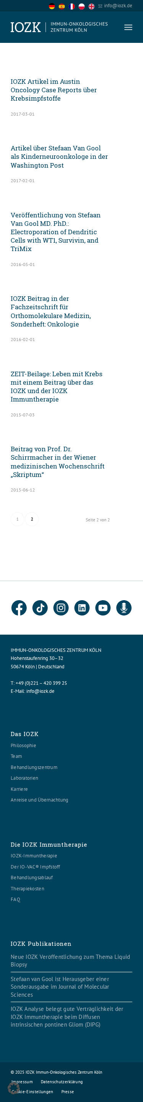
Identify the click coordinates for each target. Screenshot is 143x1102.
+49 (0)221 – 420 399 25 (41, 683)
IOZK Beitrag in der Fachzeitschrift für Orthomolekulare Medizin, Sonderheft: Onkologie (51, 311)
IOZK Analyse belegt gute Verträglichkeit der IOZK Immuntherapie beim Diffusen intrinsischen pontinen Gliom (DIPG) (67, 1016)
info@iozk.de (118, 5)
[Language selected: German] (73, 5)
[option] (64, 6)
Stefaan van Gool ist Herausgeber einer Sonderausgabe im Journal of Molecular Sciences (60, 986)
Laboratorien (24, 778)
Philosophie (23, 745)
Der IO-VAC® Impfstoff (35, 867)
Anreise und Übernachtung (39, 800)
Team (16, 756)
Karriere (19, 789)
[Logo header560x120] (59, 27)
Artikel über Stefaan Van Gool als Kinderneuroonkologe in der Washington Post (59, 156)
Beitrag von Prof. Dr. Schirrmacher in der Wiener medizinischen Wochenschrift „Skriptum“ (57, 461)
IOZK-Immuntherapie (34, 855)
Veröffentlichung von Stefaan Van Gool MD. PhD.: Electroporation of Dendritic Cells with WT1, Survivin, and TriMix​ (56, 232)
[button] (13, 1088)
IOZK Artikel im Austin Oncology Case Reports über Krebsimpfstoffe (54, 90)
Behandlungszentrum (34, 767)
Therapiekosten (27, 888)
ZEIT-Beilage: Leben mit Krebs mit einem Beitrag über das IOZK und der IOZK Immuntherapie (57, 386)
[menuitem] (128, 27)
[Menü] (128, 27)
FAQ (15, 899)
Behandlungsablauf (32, 877)
